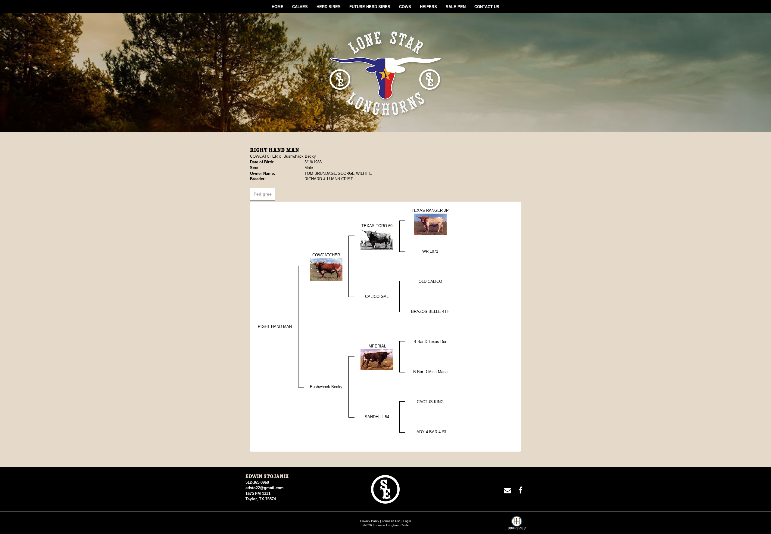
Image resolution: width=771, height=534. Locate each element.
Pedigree (263, 194)
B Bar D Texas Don (430, 341)
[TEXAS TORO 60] (377, 239)
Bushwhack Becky (299, 156)
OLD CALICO (430, 281)
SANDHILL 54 (377, 417)
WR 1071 (430, 251)
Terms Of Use (391, 521)
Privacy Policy (369, 521)
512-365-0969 (257, 482)
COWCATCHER (264, 156)
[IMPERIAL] (377, 359)
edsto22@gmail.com (264, 488)
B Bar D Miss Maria (430, 371)
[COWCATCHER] (326, 269)
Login (407, 521)
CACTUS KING (430, 402)
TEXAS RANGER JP (430, 210)
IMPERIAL (376, 346)
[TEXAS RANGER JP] (430, 224)
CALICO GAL (377, 296)
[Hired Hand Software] (517, 525)
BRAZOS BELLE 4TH (430, 311)
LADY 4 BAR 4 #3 (430, 432)
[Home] (385, 489)
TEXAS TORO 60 (376, 226)
